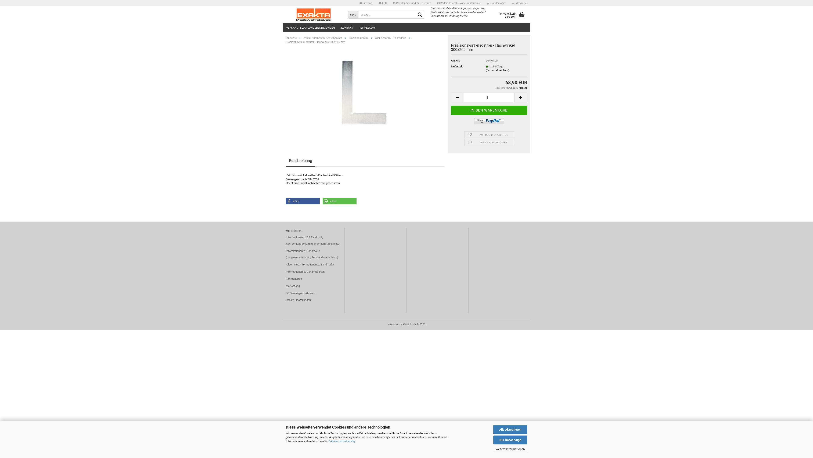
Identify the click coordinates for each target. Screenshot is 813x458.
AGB (384, 3)
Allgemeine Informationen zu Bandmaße (310, 264)
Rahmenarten (294, 278)
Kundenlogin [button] (497, 3)
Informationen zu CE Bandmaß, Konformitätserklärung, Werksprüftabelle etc (312, 240)
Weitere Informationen (510, 449)
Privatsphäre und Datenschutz (413, 3)
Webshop (393, 324)
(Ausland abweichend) (497, 70)
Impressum (367, 27)
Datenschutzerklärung (341, 441)
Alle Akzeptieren (510, 429)
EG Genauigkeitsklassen (300, 293)
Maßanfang (293, 286)
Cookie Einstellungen (298, 300)
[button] (457, 97)
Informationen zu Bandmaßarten (305, 271)
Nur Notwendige (510, 440)
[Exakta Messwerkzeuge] (314, 14)
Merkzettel (520, 3)
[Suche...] (420, 15)
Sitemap (367, 3)
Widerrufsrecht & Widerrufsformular (460, 3)
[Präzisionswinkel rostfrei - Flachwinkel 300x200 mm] (365, 94)
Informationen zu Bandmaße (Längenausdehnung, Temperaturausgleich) (312, 254)
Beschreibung (300, 160)
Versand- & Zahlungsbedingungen (310, 27)
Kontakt (347, 27)
